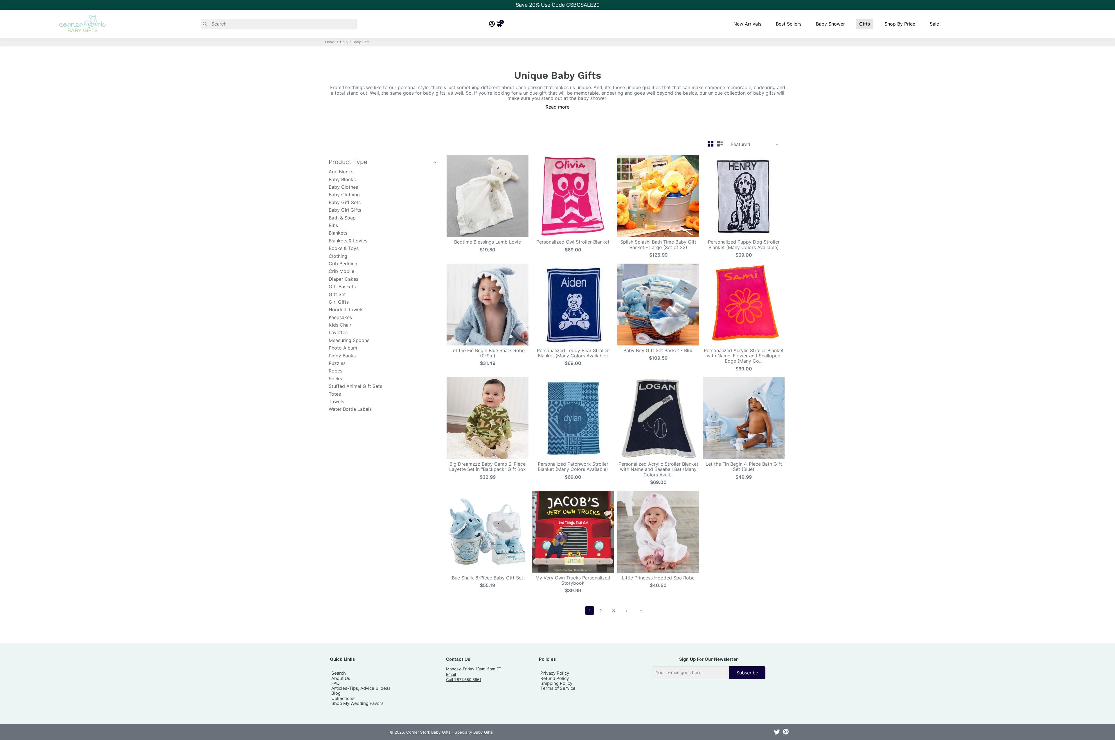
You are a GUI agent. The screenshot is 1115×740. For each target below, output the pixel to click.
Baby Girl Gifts (345, 210)
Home (330, 42)
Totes (335, 394)
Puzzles (337, 363)
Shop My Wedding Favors (357, 703)
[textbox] (690, 672)
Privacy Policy (554, 673)
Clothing (338, 256)
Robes (335, 370)
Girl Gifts (339, 302)
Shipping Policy (556, 683)
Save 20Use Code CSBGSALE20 (558, 5)
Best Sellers (788, 24)
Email (451, 674)
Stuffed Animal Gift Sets (355, 386)
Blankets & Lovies (348, 240)
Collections (343, 698)
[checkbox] (708, 672)
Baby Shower (830, 24)
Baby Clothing (344, 194)
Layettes (338, 332)
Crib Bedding (343, 263)
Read (551, 106)
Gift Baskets (342, 286)
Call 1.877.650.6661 (463, 679)
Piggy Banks (342, 355)
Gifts (864, 24)
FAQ (335, 683)
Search (338, 673)
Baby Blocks (342, 179)
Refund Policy (554, 678)
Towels (336, 401)
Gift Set (337, 294)
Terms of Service (558, 688)
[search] (279, 24)
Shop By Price (899, 24)
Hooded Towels (346, 309)
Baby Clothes (343, 187)
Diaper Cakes (343, 279)
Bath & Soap (342, 217)
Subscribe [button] (747, 673)
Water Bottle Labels (350, 409)
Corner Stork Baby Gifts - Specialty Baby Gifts (449, 732)
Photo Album (343, 347)
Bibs (333, 225)
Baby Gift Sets (345, 202)
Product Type (348, 162)
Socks (335, 378)
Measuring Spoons (349, 340)
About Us (340, 678)
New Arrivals (747, 24)
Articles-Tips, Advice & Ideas (361, 688)
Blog (336, 693)
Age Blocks (341, 171)
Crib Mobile (341, 271)
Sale (934, 24)
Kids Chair (340, 324)
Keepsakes (340, 317)
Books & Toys (344, 248)
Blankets (338, 232)
